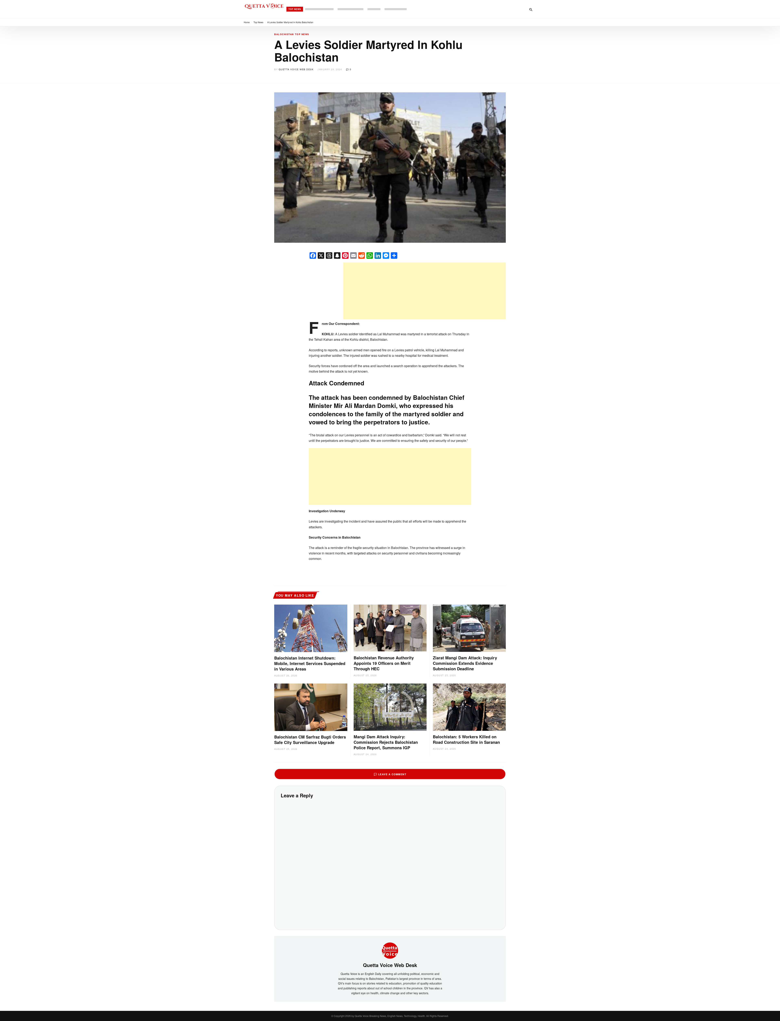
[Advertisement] (424, 290)
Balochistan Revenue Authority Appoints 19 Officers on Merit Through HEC (384, 663)
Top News (294, 9)
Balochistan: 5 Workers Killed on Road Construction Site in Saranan (466, 739)
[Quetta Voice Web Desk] (390, 950)
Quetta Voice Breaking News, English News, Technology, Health (390, 1016)
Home (247, 22)
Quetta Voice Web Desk (296, 69)
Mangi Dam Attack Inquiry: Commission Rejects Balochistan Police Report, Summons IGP (386, 742)
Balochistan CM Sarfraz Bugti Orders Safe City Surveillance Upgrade (310, 739)
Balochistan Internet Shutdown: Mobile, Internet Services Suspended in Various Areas (309, 663)
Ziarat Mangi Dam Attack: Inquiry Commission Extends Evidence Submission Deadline (465, 663)
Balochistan (284, 34)
